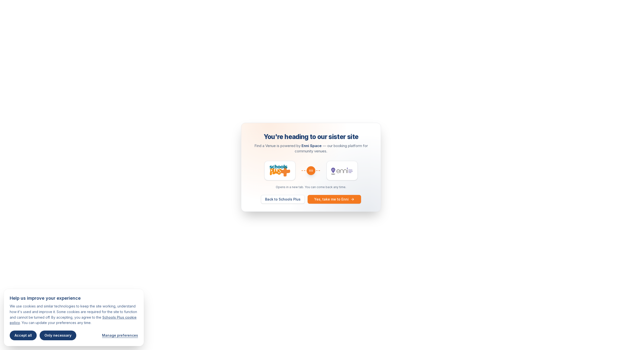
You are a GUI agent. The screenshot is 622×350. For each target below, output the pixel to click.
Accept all (23, 335)
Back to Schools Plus (283, 199)
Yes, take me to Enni (331, 199)
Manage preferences (120, 335)
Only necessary (57, 335)
